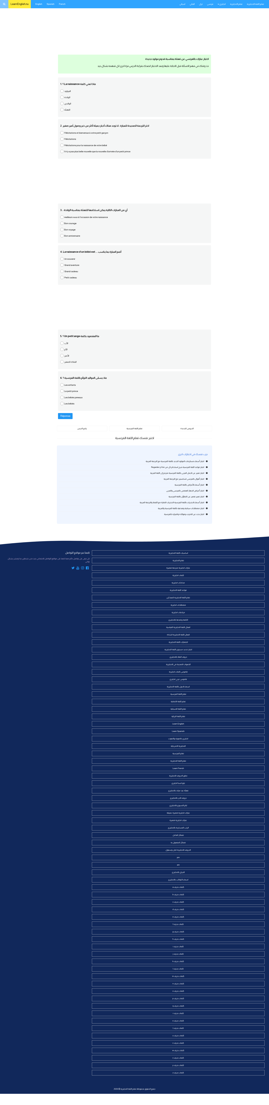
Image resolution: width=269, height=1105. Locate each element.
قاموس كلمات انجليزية (178, 672)
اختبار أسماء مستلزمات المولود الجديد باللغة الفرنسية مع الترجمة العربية (175, 461)
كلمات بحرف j (178, 954)
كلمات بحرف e (178, 917)
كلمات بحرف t (178, 1028)
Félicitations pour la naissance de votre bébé (85, 145)
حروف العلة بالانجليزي (178, 657)
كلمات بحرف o (178, 991)
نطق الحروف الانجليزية (178, 776)
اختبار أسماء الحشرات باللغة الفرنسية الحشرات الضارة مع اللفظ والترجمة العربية (172, 502)
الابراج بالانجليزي (178, 872)
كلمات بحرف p (178, 998)
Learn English (178, 724)
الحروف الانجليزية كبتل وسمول (178, 850)
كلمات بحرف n (178, 983)
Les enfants (70, 385)
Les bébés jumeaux (73, 397)
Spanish (50, 4)
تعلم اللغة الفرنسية (134, 428)
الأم (65, 349)
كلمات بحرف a (178, 887)
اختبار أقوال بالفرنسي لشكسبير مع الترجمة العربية (184, 479)
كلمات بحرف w (178, 1050)
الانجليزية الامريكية (178, 746)
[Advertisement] (134, 30)
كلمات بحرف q (178, 1006)
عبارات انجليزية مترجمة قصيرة (178, 568)
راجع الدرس (82, 428)
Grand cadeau (71, 271)
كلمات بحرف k (178, 961)
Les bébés (69, 403)
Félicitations (70, 139)
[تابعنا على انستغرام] (82, 568)
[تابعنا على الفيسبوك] (87, 568)
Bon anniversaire (72, 236)
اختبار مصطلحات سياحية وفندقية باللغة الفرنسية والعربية (181, 508)
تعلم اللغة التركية (178, 716)
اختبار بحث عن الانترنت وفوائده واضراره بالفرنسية (184, 514)
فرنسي (210, 4)
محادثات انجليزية (178, 583)
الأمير (66, 356)
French (62, 4)
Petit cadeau (70, 277)
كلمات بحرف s (178, 1021)
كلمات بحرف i (178, 946)
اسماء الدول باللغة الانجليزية (178, 686)
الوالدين (67, 103)
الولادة (67, 97)
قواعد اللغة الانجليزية (178, 590)
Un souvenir (69, 259)
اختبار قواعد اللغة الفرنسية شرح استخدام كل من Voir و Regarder (177, 467)
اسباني (182, 4)
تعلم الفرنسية (178, 753)
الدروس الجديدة (187, 428)
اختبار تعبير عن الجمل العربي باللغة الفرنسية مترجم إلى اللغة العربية (177, 473)
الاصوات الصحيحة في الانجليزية (178, 664)
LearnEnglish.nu (20, 4)
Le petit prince (71, 391)
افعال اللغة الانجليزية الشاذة (178, 635)
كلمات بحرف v (178, 1043)
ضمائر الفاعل (178, 835)
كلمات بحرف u (178, 1035)
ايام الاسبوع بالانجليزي (178, 805)
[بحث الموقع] (4, 4)
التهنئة (67, 110)
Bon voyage (70, 229)
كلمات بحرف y (178, 1065)
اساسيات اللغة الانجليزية (178, 553)
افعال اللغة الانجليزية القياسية (178, 627)
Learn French (178, 768)
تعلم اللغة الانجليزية (255, 4)
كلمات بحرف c (178, 902)
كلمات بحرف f (178, 924)
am (178, 865)
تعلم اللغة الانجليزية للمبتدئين (178, 597)
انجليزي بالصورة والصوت (178, 738)
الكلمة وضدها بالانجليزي (178, 620)
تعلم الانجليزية (236, 4)
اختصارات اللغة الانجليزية (178, 642)
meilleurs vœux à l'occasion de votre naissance (86, 217)
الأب (66, 343)
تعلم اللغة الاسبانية (178, 709)
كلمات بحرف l (178, 969)
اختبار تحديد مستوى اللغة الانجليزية (178, 649)
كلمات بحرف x (178, 1058)
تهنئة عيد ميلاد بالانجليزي (178, 790)
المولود (67, 91)
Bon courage (70, 223)
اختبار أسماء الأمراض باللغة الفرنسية (189, 485)
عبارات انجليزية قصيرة (178, 820)
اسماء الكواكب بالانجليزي (178, 880)
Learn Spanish (178, 731)
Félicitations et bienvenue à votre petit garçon (86, 133)
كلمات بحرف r (178, 1013)
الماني (192, 4)
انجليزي (222, 4)
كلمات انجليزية (178, 575)
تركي (201, 4)
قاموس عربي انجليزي (178, 679)
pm (178, 857)
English (38, 4)
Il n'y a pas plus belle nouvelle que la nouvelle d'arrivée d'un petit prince (97, 151)
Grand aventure (71, 265)
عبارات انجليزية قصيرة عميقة (178, 813)
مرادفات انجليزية (178, 612)
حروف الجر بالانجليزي (178, 798)
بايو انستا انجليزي (178, 783)
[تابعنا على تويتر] (73, 568)
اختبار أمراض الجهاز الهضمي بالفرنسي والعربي (185, 491)
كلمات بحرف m (178, 976)
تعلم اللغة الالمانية (178, 701)
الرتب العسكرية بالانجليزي (178, 828)
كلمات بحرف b (178, 894)
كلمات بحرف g (178, 931)
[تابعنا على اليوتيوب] (77, 568)
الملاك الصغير (70, 362)
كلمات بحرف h (178, 939)
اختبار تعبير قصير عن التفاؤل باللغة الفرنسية (186, 496)
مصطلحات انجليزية (178, 605)
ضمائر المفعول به (178, 842)
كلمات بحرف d (178, 909)
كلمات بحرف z (178, 1073)
